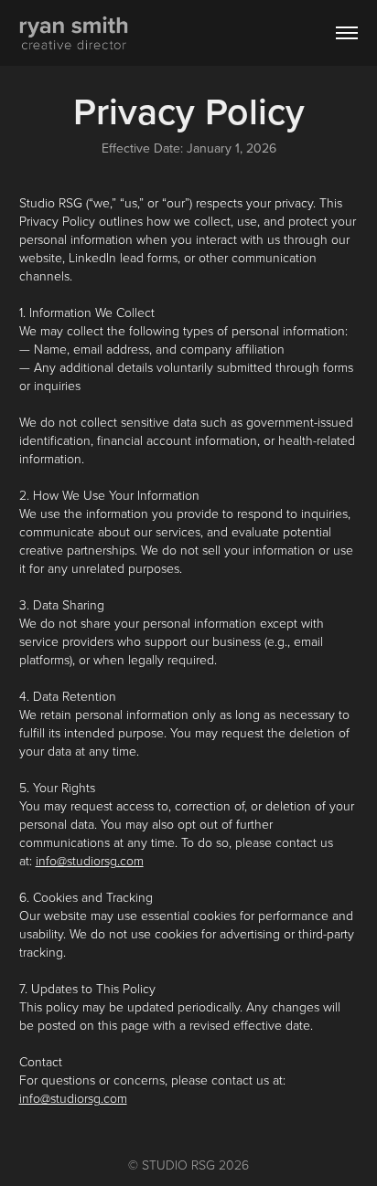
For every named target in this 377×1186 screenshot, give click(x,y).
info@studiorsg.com (90, 860)
